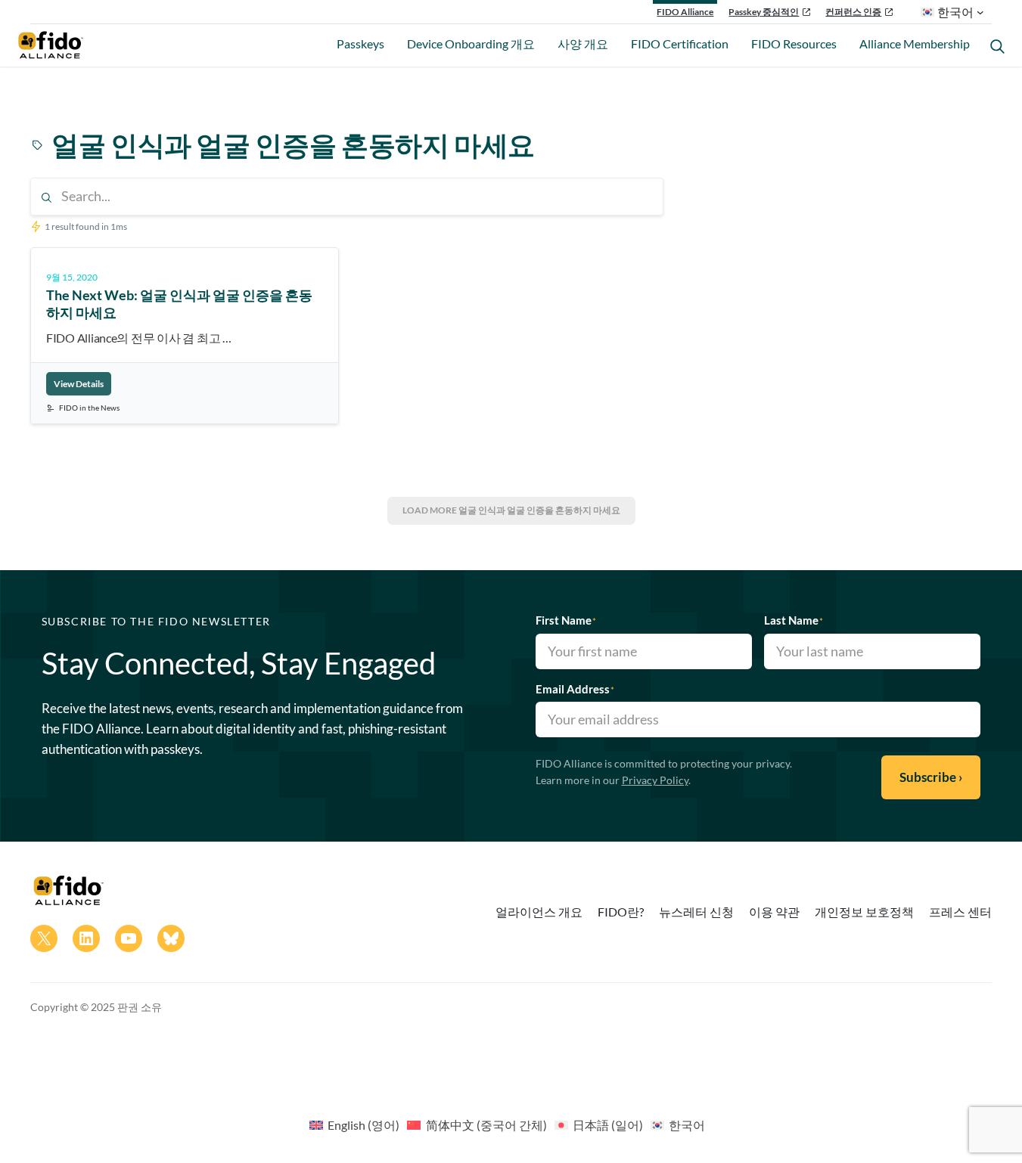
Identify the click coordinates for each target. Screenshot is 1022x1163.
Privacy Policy (655, 780)
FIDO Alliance (685, 11)
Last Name (793, 620)
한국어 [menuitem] (687, 1125)
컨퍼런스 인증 (853, 11)
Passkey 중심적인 (763, 11)
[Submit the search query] (46, 198)
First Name (566, 620)
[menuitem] (354, 1124)
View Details (79, 383)
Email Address (575, 689)
